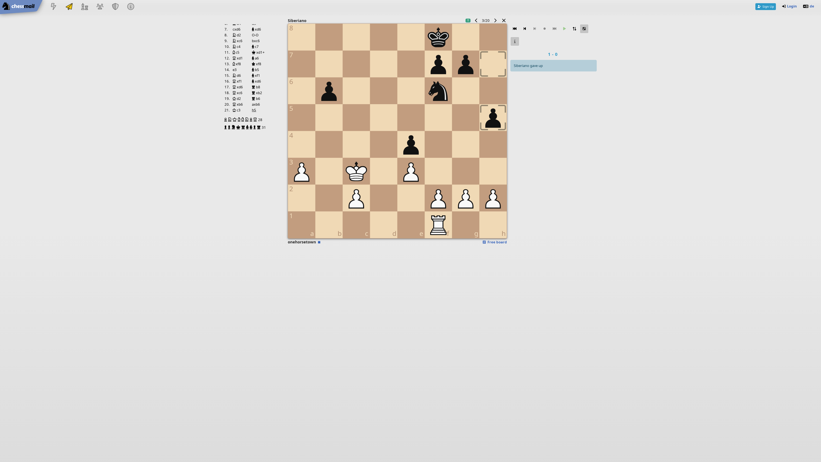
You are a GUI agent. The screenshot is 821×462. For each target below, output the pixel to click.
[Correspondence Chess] (69, 7)
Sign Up (768, 6)
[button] (226, 119)
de (812, 6)
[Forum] (100, 7)
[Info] (131, 7)
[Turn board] (574, 28)
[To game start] (514, 28)
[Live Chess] (53, 7)
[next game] (495, 20)
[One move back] (524, 28)
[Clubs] (115, 7)
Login (792, 6)
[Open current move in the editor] (584, 28)
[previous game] (476, 20)
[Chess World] (84, 7)
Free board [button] (497, 242)
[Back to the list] (504, 20)
